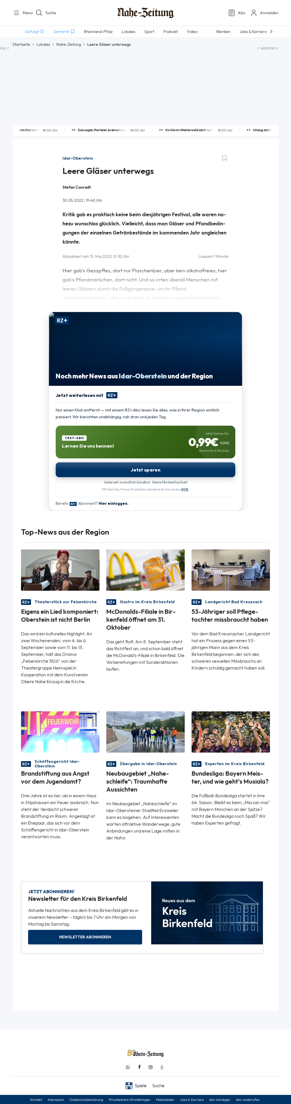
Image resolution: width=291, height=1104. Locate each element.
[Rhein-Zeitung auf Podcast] (162, 1067)
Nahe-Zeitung (68, 44)
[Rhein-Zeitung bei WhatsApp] (128, 1067)
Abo (241, 12)
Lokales (43, 44)
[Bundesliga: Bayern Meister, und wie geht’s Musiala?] (231, 731)
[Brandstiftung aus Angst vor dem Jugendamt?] (60, 731)
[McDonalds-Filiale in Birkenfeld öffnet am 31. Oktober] (145, 569)
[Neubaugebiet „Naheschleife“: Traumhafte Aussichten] (145, 731)
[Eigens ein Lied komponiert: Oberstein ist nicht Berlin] (60, 569)
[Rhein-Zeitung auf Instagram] (150, 1067)
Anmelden (269, 12)
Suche (50, 12)
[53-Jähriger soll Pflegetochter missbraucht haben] (231, 569)
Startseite (21, 44)
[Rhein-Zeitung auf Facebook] (139, 1067)
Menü (25, 12)
